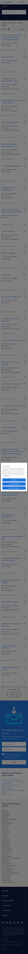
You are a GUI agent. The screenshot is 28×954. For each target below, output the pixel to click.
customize (14, 480)
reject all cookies (14, 484)
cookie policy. (6, 475)
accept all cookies (14, 488)
